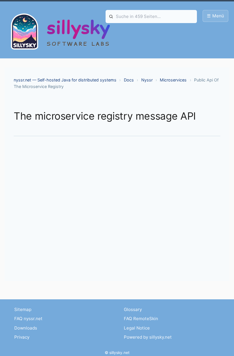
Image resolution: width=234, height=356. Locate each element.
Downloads (25, 328)
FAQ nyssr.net (28, 318)
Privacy (21, 337)
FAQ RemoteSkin (141, 318)
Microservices (173, 79)
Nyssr (147, 79)
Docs (129, 79)
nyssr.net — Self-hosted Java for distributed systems (65, 79)
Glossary (133, 309)
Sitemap (22, 309)
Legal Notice (137, 328)
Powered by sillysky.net (148, 337)
